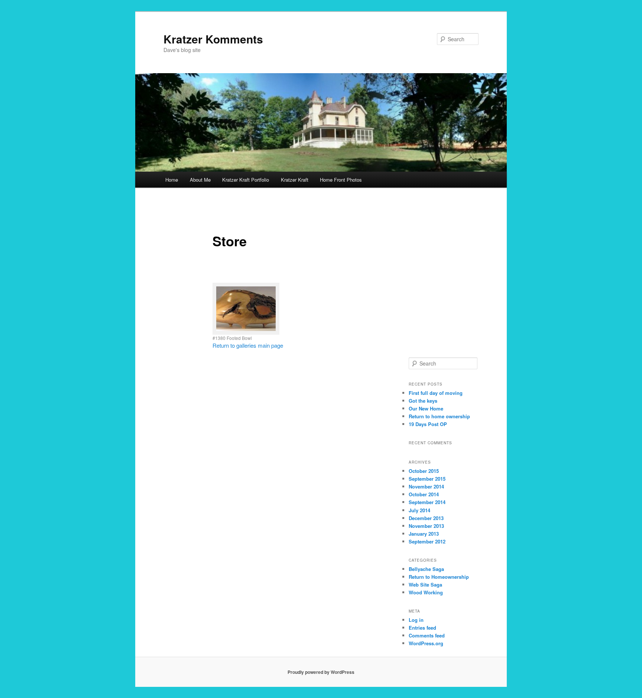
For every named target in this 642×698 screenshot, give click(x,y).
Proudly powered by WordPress (321, 672)
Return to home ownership (439, 416)
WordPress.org (426, 643)
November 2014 (426, 486)
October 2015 (424, 470)
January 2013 (424, 533)
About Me (200, 179)
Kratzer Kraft (294, 179)
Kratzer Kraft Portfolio (245, 179)
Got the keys (423, 400)
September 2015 (427, 478)
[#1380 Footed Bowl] (246, 309)
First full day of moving (436, 392)
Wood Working (426, 592)
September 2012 (427, 541)
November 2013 (426, 525)
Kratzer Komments (213, 39)
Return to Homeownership (439, 576)
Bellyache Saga (426, 568)
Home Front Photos (341, 179)
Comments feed (427, 635)
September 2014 (427, 502)
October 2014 (424, 494)
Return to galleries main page (248, 345)
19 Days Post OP (428, 424)
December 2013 (426, 518)
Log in (416, 619)
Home (171, 179)
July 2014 (419, 510)
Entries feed (422, 627)
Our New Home (426, 408)
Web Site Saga (425, 584)
